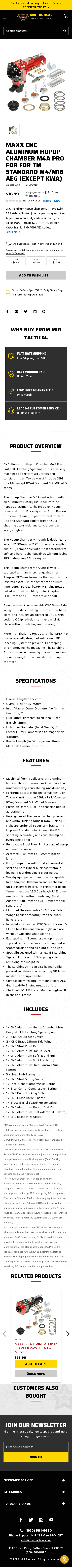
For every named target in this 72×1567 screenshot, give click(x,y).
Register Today (34, 7)
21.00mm (16, 1183)
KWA (47, 1139)
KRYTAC (31, 1139)
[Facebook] (7, 311)
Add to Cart (36, 1364)
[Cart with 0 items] (66, 18)
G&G (22, 1139)
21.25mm (30, 1183)
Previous (4, 1334)
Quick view (36, 1373)
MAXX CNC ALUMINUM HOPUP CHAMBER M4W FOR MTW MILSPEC (36, 1348)
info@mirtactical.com (36, 1540)
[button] (45, 194)
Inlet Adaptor (28, 1203)
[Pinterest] (44, 311)
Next (67, 1334)
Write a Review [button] (51, 201)
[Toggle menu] (4, 17)
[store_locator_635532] (64, 1559)
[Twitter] (25, 311)
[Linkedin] (35, 311)
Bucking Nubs (36, 1159)
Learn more (13, 231)
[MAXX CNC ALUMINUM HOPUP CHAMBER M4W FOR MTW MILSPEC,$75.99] (36, 1314)
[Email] (16, 311)
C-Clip (40, 1237)
